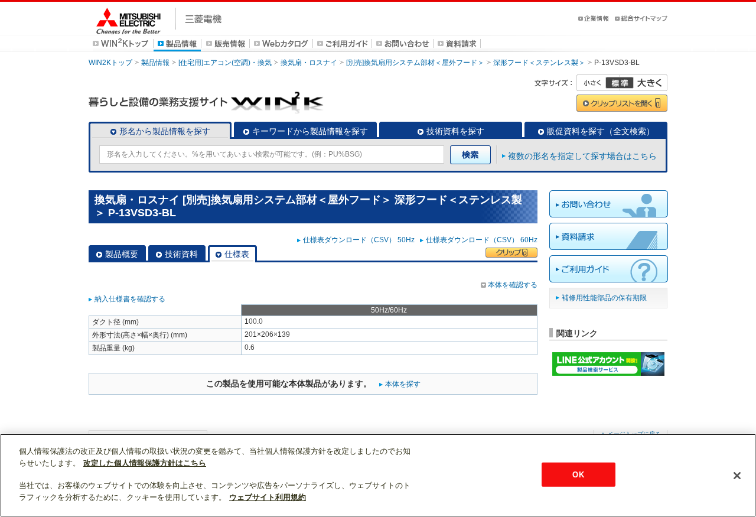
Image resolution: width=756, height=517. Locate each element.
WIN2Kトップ (110, 62)
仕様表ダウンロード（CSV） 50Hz (360, 240)
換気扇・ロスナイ (309, 62)
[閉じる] (737, 476)
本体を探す (403, 384)
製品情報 (155, 62)
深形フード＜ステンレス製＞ (539, 62)
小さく (598, 82)
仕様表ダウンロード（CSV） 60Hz (481, 240)
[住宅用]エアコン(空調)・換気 (225, 62)
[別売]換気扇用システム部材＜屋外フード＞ (415, 62)
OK (578, 474)
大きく (643, 82)
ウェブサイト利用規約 (267, 497)
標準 (619, 83)
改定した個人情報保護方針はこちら (144, 463)
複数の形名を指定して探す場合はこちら (582, 156)
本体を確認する (512, 285)
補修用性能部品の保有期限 (604, 298)
